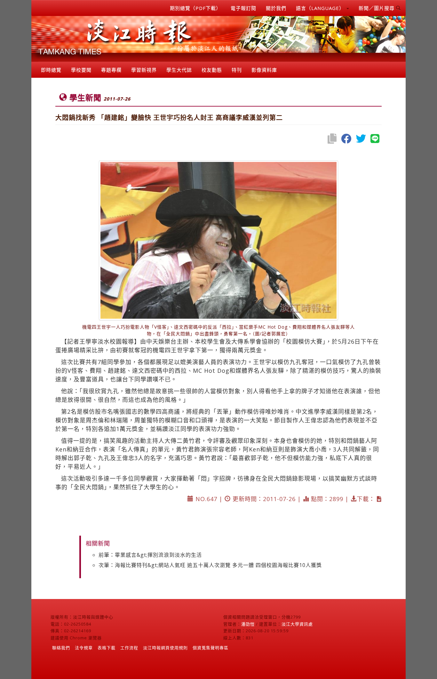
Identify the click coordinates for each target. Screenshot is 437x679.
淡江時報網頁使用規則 (165, 648)
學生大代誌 (179, 70)
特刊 (237, 70)
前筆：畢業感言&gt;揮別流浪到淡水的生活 (150, 554)
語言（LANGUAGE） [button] (321, 8)
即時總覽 (51, 70)
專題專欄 (111, 70)
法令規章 (84, 648)
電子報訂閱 (243, 8)
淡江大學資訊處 (297, 624)
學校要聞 (81, 70)
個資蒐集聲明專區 (210, 648)
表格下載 (106, 648)
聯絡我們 (61, 648)
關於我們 (276, 8)
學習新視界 (144, 70)
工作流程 (129, 648)
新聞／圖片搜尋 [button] (377, 8)
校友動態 (212, 70)
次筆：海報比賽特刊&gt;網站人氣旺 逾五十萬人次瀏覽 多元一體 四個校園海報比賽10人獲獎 (210, 565)
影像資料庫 (264, 70)
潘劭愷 (248, 624)
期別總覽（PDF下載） (195, 8)
